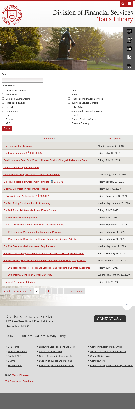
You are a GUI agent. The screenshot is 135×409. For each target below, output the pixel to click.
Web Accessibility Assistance (19, 381)
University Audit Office (50, 351)
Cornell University (21, 375)
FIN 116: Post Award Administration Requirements (29, 246)
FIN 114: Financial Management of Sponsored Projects (32, 232)
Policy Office (77, 107)
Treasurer (11, 119)
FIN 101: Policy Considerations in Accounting (26, 203)
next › (69, 291)
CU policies (129, 39)
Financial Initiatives (15, 103)
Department (8, 85)
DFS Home (13, 346)
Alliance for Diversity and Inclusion (108, 351)
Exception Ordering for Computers (21, 167)
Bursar (74, 94)
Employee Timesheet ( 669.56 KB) (22, 153)
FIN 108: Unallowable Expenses (20, 217)
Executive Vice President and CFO (57, 346)
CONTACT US (108, 319)
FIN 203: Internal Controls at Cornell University (27, 274)
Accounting (11, 94)
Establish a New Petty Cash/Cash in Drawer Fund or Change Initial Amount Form (45, 160)
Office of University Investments (55, 356)
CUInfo (11, 360)
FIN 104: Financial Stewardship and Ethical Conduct (30, 210)
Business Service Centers (84, 103)
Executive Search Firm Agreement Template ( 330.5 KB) (33, 181)
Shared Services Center (83, 119)
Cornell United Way (100, 356)
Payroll (9, 107)
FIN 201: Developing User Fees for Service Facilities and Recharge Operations (44, 260)
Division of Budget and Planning (55, 360)
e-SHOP (129, 65)
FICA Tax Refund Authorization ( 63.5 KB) (26, 196)
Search (123, 4)
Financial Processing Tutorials (19, 282)
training (129, 47)
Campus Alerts (97, 360)
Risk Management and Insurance (56, 365)
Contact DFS (14, 356)
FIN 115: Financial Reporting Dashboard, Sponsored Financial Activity (39, 239)
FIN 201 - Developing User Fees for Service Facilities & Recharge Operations (43, 253)
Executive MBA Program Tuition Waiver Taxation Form (31, 174)
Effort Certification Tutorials (17, 146)
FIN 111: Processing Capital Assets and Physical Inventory (33, 224)
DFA (73, 90)
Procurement (12, 111)
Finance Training (80, 123)
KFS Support (129, 56)
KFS (8, 123)
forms (129, 30)
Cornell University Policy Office (106, 346)
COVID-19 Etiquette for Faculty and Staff (111, 365)
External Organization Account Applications (25, 188)
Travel (74, 115)
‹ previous (20, 291)
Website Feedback (17, 351)
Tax (7, 115)
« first (7, 291)
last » (79, 291)
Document (48, 138)
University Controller (16, 90)
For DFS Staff (15, 365)
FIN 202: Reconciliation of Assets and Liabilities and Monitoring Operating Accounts (46, 267)
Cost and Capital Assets (18, 98)
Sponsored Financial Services (86, 111)
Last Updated (115, 138)
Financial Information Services (87, 98)
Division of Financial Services (93, 12)
